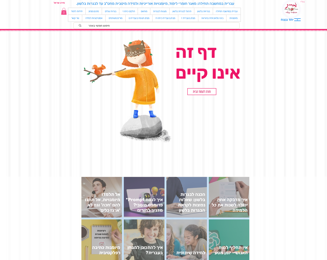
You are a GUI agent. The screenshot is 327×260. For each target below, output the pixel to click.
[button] (201, 91)
